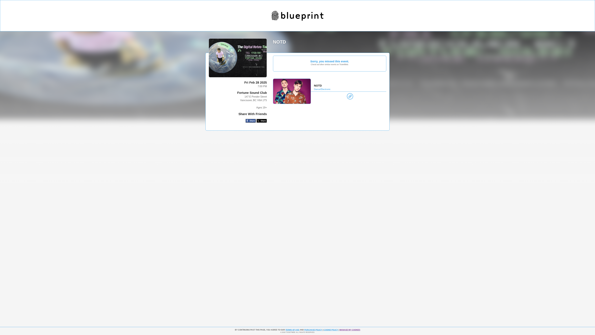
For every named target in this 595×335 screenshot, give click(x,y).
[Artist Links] (350, 97)
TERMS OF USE (292, 330)
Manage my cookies (350, 330)
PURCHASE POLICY (313, 330)
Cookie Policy (331, 330)
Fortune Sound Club (252, 92)
